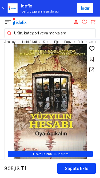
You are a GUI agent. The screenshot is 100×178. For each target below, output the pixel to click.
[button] (50, 33)
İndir (85, 8)
